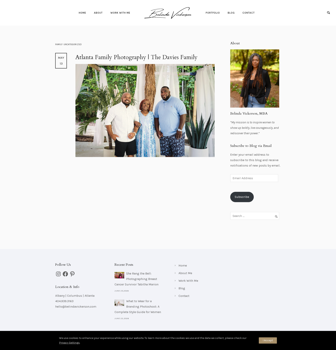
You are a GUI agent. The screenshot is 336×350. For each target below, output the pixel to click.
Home (82, 12)
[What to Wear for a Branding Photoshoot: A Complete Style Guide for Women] (119, 303)
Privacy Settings (69, 342)
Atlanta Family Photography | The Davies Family (136, 57)
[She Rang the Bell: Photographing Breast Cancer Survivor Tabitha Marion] (119, 275)
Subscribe (242, 197)
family (59, 44)
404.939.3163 (64, 301)
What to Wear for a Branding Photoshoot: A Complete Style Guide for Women (138, 306)
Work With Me (120, 12)
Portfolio (213, 12)
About (98, 12)
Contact (248, 12)
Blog (231, 12)
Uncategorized (73, 44)
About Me (185, 273)
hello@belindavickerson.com (75, 306)
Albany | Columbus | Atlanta (74, 295)
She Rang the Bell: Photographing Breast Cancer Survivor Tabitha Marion (136, 279)
